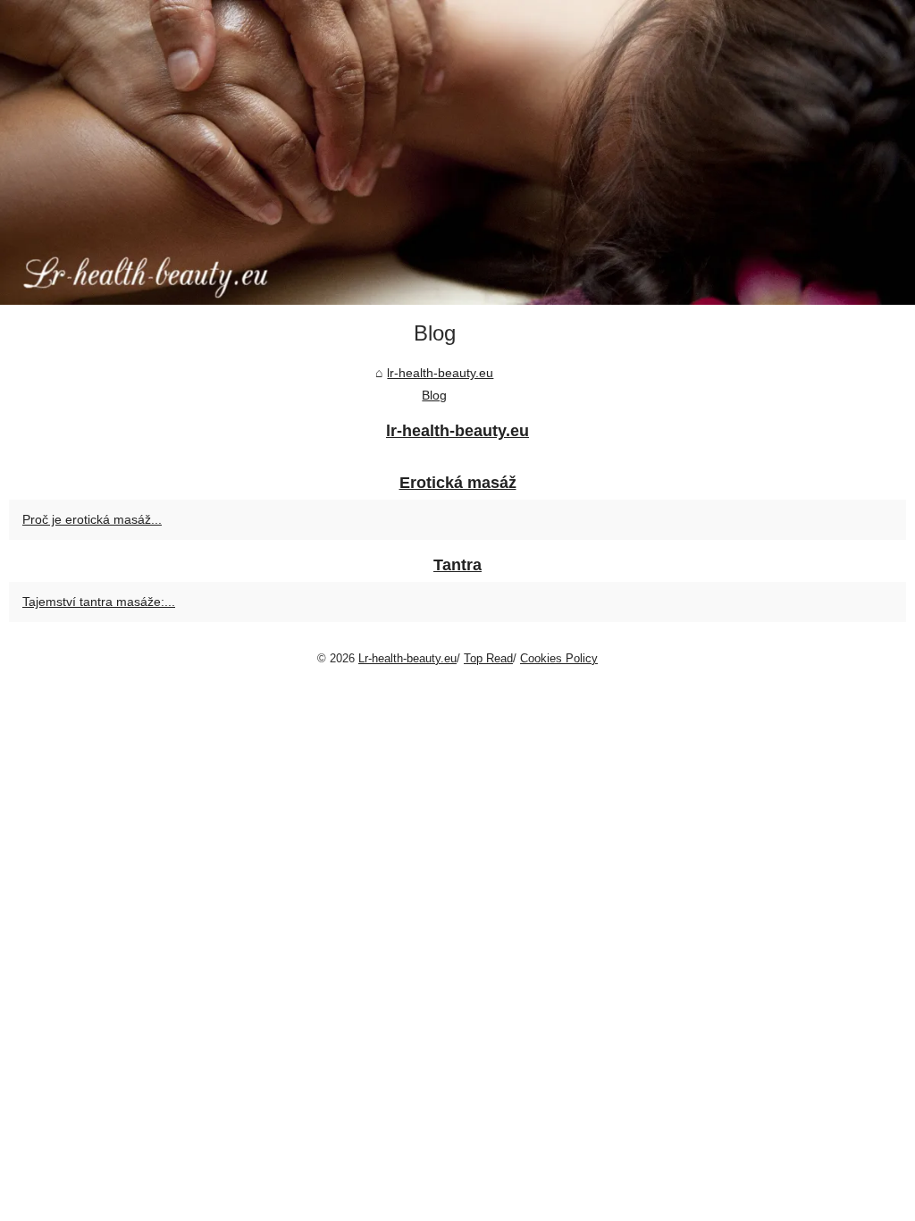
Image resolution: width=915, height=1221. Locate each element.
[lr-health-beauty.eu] (457, 152)
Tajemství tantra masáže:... (98, 601)
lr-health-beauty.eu (440, 373)
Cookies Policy (559, 658)
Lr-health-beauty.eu (407, 658)
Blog (434, 395)
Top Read (488, 658)
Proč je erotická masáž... (92, 519)
